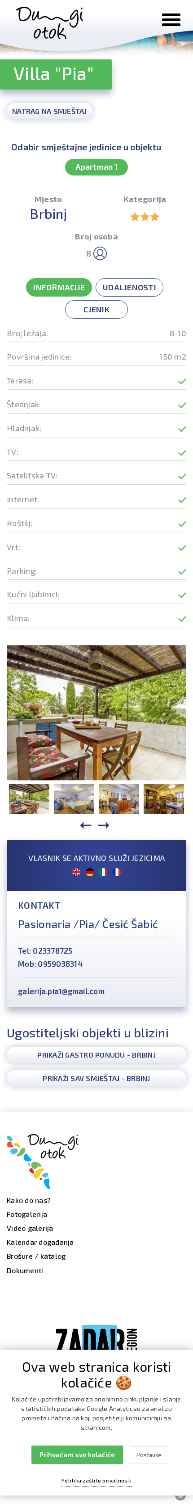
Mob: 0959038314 (50, 963)
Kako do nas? (29, 1200)
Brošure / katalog (36, 1256)
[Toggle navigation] (171, 19)
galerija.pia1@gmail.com (61, 990)
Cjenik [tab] (96, 309)
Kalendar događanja (40, 1242)
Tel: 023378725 (45, 950)
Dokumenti (25, 1270)
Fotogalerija (27, 1214)
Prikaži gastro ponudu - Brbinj (96, 1054)
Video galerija (30, 1228)
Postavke (149, 1455)
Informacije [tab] (59, 287)
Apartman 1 (96, 166)
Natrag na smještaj (49, 111)
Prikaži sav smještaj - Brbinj (96, 1078)
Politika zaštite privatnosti (96, 1480)
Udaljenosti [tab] (129, 287)
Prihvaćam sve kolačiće (77, 1454)
